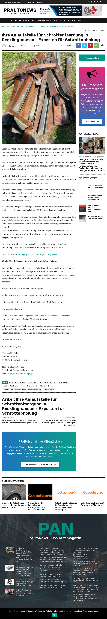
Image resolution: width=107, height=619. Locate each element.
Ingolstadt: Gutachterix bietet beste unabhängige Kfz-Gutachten (14, 505)
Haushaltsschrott (45, 382)
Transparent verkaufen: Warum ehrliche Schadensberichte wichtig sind (85, 580)
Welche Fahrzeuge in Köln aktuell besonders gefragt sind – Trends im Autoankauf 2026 (25, 593)
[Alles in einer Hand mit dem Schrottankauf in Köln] (82, 208)
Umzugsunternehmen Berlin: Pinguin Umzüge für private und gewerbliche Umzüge (24, 582)
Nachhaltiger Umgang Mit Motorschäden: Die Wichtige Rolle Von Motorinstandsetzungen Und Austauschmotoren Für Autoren (52, 551)
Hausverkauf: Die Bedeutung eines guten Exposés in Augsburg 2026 (52, 586)
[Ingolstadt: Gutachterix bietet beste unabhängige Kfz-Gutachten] (14, 492)
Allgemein (5, 26)
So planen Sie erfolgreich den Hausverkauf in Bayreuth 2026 (51, 575)
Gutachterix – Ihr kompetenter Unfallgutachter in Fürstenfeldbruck (37, 506)
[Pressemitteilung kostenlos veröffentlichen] (70, 10)
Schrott (34, 386)
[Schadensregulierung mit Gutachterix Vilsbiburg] (93, 492)
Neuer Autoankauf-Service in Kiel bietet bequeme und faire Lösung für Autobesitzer (59, 422)
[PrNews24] (4, 46)
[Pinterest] (90, 45)
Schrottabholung (45, 386)
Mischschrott (63, 382)
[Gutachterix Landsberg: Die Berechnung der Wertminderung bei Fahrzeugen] (67, 492)
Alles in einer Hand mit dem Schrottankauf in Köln (95, 208)
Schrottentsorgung (34, 390)
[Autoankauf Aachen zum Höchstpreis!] (82, 219)
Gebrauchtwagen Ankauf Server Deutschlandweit (95, 197)
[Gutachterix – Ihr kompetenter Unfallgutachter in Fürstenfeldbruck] (40, 492)
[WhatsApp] (96, 45)
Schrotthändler (49, 390)
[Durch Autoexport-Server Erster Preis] (82, 188)
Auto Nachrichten (85, 156)
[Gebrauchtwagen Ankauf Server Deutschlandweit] (82, 198)
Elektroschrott (32, 382)
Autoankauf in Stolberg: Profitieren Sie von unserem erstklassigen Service (19, 421)
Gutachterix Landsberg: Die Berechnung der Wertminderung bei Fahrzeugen (66, 506)
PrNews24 (13, 46)
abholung (12, 382)
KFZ (55, 382)
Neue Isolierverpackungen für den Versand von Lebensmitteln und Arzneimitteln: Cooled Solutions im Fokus (24, 570)
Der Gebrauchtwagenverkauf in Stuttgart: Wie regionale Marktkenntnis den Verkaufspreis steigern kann (85, 597)
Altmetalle (22, 382)
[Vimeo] (97, 1)
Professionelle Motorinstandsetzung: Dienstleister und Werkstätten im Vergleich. (86, 563)
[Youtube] (100, 1)
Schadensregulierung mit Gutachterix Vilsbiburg (92, 504)
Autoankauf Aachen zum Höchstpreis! (96, 217)
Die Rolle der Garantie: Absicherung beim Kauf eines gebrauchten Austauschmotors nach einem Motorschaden (52, 568)
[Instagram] (91, 1)
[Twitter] (94, 1)
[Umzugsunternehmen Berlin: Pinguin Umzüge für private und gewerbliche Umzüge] (9, 581)
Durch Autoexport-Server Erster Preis (95, 186)
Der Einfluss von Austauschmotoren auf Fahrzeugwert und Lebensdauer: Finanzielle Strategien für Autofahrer (53, 560)
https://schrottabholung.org (19, 373)
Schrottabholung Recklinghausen (14, 390)
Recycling (27, 386)
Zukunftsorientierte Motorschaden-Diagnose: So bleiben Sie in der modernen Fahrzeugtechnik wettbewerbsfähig (85, 571)
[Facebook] (88, 1)
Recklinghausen (15, 386)
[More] (102, 45)
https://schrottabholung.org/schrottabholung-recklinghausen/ (30, 254)
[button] (98, 20)
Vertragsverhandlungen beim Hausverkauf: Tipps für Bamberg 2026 (53, 581)
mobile (5, 386)
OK (54, 615)
